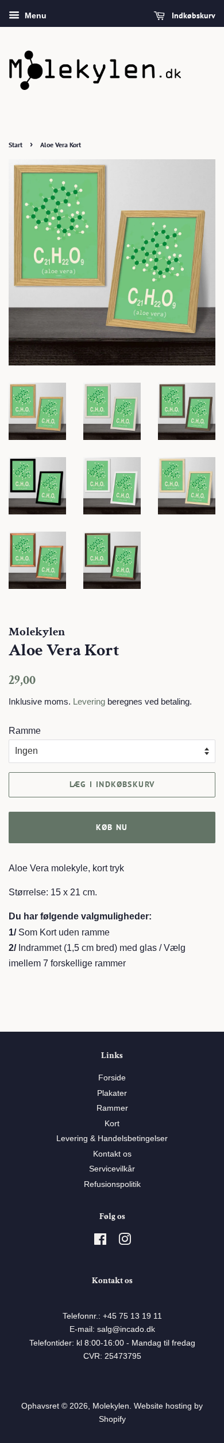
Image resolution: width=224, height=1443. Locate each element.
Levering (89, 701)
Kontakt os (112, 1154)
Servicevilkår (112, 1169)
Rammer (112, 1108)
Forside (112, 1078)
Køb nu (112, 827)
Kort (112, 1123)
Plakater (112, 1093)
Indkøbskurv (192, 15)
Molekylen (110, 1406)
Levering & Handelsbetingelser (112, 1138)
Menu (34, 15)
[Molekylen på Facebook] (100, 1241)
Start (15, 144)
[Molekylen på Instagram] (124, 1241)
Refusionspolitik (112, 1184)
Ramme (25, 731)
